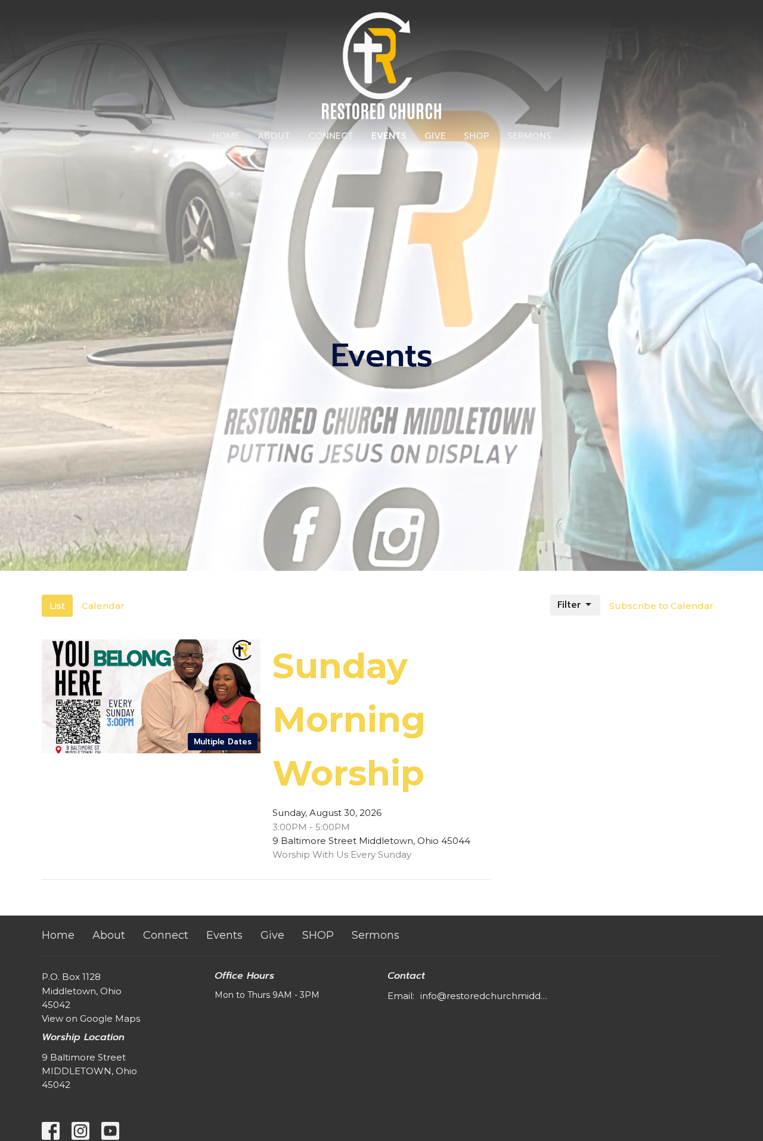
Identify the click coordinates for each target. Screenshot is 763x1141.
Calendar (103, 605)
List (57, 605)
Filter (569, 604)
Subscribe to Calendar (661, 605)
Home (226, 136)
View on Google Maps (91, 1018)
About (274, 136)
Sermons (529, 136)
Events (389, 136)
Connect (330, 136)
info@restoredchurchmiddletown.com (484, 995)
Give (435, 136)
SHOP (476, 136)
